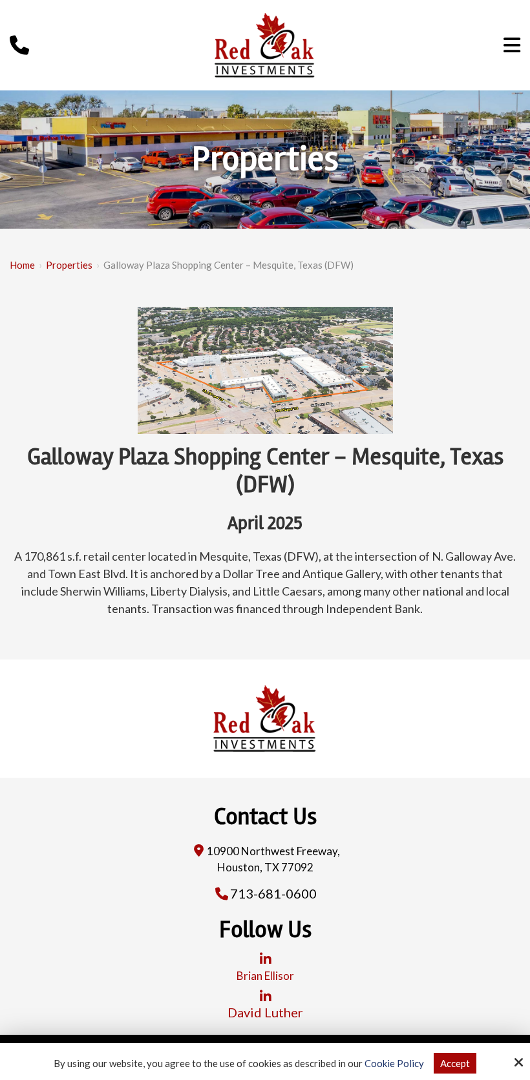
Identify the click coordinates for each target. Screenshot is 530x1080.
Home (22, 265)
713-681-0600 (273, 893)
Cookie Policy (394, 1063)
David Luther (265, 1012)
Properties (69, 265)
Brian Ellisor (265, 975)
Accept (455, 1063)
